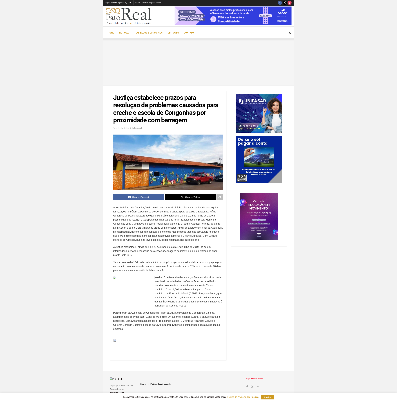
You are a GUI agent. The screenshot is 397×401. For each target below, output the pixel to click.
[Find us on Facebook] (280, 3)
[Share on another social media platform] (219, 197)
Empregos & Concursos (149, 33)
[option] (233, 16)
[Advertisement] (198, 63)
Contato (189, 33)
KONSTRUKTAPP (117, 393)
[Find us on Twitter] (285, 3)
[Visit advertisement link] (168, 345)
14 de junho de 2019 (122, 128)
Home (111, 33)
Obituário (173, 33)
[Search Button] (290, 32)
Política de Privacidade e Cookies (242, 397)
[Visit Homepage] (128, 16)
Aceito (267, 397)
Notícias (124, 33)
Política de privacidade (151, 3)
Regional (138, 128)
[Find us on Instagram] (290, 3)
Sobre (137, 3)
